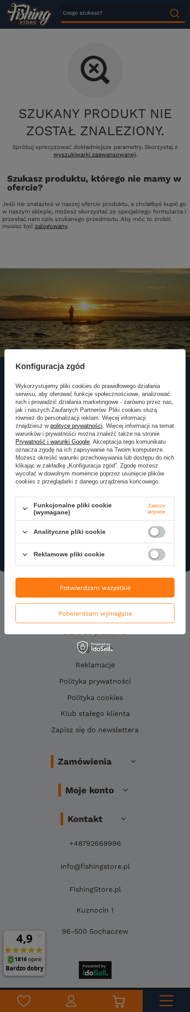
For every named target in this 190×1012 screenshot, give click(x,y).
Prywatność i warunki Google (52, 441)
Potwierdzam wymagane (95, 613)
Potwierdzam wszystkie (95, 587)
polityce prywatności (76, 425)
